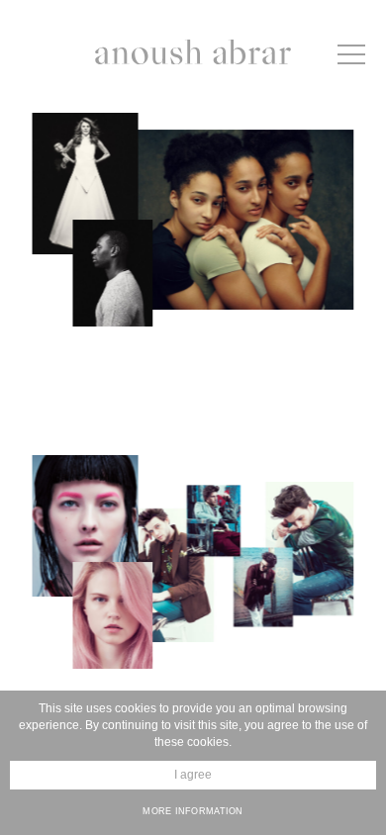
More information (192, 811)
